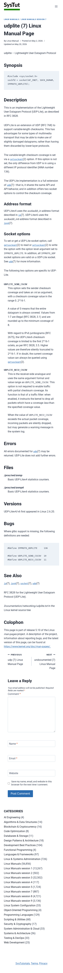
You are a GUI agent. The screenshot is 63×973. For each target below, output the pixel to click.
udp (9, 185)
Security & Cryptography (17, 923)
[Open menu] (56, 6)
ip (19, 215)
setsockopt (16, 159)
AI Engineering (12, 817)
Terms (34, 963)
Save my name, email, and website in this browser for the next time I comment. (31, 783)
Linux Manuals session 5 (18, 886)
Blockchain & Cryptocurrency (20, 826)
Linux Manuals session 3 (18, 877)
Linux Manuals (11, 19)
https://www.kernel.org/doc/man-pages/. (27, 646)
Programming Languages (18, 914)
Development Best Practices (20, 845)
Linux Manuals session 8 (18, 896)
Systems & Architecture (17, 933)
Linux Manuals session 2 (18, 873)
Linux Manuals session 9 (18, 900)
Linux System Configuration (20, 905)
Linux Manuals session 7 (33, 19)
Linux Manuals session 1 (18, 868)
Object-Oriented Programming (21, 910)
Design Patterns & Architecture (21, 840)
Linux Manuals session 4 (18, 882)
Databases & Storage (16, 835)
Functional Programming (18, 849)
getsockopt (10, 245)
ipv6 (6, 223)
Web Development (14, 942)
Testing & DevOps (14, 938)
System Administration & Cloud (21, 928)
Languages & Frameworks (19, 854)
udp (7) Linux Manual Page (15, 659)
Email (13, 758)
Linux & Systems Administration (22, 859)
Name (13, 743)
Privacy (43, 963)
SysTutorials (23, 963)
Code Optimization (14, 831)
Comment (14, 694)
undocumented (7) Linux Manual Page (44, 661)
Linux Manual (13, 41)
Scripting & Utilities (14, 919)
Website (13, 773)
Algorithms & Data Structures (20, 822)
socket (24, 583)
